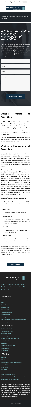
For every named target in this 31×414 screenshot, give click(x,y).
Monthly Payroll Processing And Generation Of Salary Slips (13, 376)
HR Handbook (4, 359)
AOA (2, 300)
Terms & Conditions (19, 284)
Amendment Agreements (6, 321)
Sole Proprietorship (5, 340)
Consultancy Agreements (6, 312)
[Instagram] (8, 289)
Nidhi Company (4, 343)
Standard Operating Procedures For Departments (11, 362)
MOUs (2, 302)
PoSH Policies (4, 369)
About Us (3, 284)
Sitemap (11, 286)
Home (6, 2)
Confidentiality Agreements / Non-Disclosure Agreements (13, 319)
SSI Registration (4, 350)
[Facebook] (1, 289)
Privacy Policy (4, 286)
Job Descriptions (4, 364)
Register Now (13, 2)
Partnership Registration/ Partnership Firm (10, 338)
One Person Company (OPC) (7, 331)
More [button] (20, 2)
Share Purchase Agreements (7, 304)
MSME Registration (5, 348)
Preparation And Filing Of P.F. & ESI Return (10, 379)
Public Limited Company (6, 333)
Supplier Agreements (5, 317)
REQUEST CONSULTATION (15, 97)
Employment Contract (5, 309)
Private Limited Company (6, 328)
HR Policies (3, 357)
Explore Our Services (15, 264)
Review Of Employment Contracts (8, 374)
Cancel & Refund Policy (21, 286)
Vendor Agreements (5, 314)
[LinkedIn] (4, 289)
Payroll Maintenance (5, 372)
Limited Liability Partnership (7, 336)
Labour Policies (4, 367)
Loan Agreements (5, 307)
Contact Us (10, 284)
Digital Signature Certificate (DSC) (8, 345)
